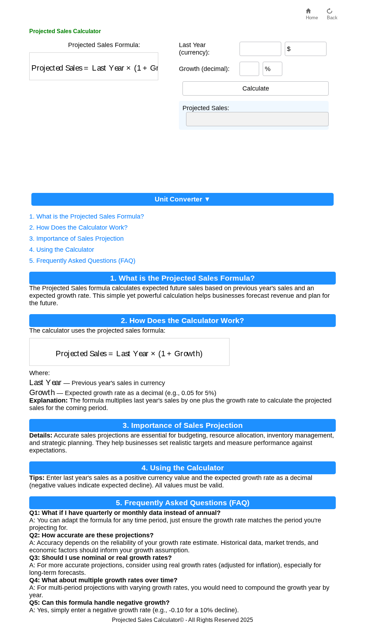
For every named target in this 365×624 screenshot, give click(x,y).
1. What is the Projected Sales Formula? (86, 216)
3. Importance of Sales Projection (76, 238)
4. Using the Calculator (61, 249)
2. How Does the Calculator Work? (78, 227)
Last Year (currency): (194, 48)
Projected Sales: (205, 108)
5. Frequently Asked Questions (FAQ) (82, 260)
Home (312, 16)
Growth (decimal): (204, 68)
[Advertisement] (100, 134)
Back (332, 16)
